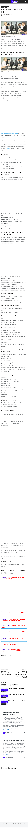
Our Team (8, 823)
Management (7, 4)
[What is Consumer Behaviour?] (4, 696)
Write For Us (22, 823)
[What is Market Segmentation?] (4, 702)
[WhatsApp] (11, 18)
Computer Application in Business (11, 655)
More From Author (9, 685)
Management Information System (9, 133)
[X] (5, 18)
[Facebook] (2, 18)
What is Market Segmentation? (16, 701)
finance (8, 148)
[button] (2, 1)
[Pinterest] (8, 18)
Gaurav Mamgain (5, 14)
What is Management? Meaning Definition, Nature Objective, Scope (21, 674)
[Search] (26, 1)
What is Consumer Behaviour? (16, 694)
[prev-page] (2, 707)
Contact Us (17, 823)
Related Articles (8, 682)
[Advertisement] (14, 117)
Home (2, 4)
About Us (12, 823)
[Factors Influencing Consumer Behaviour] (4, 690)
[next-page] (4, 707)
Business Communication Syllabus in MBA (6, 672)
